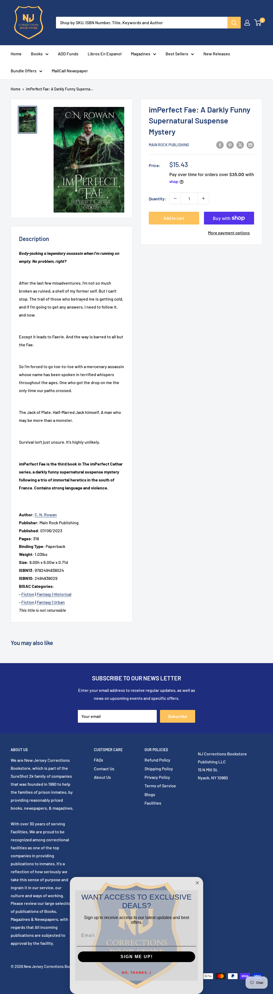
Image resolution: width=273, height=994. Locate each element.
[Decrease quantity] (175, 198)
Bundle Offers (24, 70)
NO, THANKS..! (136, 973)
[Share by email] (250, 144)
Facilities (152, 802)
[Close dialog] (197, 883)
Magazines (140, 53)
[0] (258, 22)
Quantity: (157, 198)
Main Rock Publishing (169, 145)
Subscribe (177, 716)
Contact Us (104, 768)
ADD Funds (68, 53)
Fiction (27, 594)
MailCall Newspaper (70, 70)
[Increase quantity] (203, 198)
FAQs (98, 759)
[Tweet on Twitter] (240, 144)
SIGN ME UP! (137, 956)
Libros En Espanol (105, 53)
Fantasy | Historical (54, 594)
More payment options (229, 232)
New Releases (216, 53)
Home (16, 53)
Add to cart (173, 218)
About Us (102, 777)
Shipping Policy (158, 768)
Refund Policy (157, 759)
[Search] (234, 22)
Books (37, 53)
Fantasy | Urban (51, 602)
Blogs (149, 794)
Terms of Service (160, 785)
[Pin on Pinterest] (230, 144)
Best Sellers (177, 53)
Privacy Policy (157, 777)
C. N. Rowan (46, 514)
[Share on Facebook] (220, 144)
